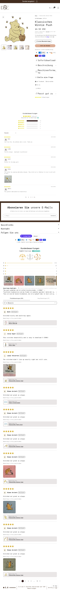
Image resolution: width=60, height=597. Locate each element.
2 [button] (28, 197)
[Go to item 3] (29, 281)
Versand (47, 31)
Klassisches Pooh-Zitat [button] (16, 424)
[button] (46, 93)
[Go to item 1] (9, 281)
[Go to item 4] (40, 281)
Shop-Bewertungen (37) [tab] (43, 298)
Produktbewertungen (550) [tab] (16, 298)
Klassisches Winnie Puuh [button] (16, 380)
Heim (36, 15)
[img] (7, 137)
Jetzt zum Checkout (45, 45)
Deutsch (36, 236)
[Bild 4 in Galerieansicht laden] (27, 47)
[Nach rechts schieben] (29, 47)
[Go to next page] (40, 581)
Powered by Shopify (38, 242)
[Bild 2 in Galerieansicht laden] (9, 47)
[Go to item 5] (50, 281)
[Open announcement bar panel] (37, 1)
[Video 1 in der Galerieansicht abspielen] (15, 47)
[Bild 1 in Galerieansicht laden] (3, 47)
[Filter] (4, 303)
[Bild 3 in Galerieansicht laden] (21, 47)
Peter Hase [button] (12, 345)
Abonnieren (53, 215)
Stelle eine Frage (45, 77)
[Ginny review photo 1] (8, 179)
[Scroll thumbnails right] (55, 280)
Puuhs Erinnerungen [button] (14, 402)
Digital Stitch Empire (27, 242)
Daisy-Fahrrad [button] (13, 323)
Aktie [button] (39, 88)
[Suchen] (50, 7)
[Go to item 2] (19, 281)
